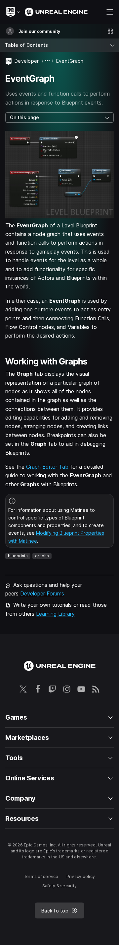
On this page (24, 117)
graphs (42, 555)
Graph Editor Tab (47, 466)
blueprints (18, 555)
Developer (27, 61)
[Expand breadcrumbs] (47, 60)
